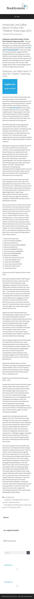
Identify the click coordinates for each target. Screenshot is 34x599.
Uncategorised (9, 497)
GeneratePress (28, 596)
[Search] (28, 552)
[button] (17, 569)
